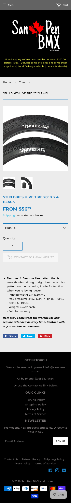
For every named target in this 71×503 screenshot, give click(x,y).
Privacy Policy (35, 409)
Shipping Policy (35, 404)
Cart (65, 5)
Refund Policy (35, 399)
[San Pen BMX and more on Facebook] (50, 471)
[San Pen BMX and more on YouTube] (64, 471)
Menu (11, 5)
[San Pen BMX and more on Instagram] (57, 471)
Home (7, 82)
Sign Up (60, 441)
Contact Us (11, 459)
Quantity (9, 238)
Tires (22, 82)
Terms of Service (35, 414)
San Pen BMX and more (37, 481)
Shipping (9, 215)
